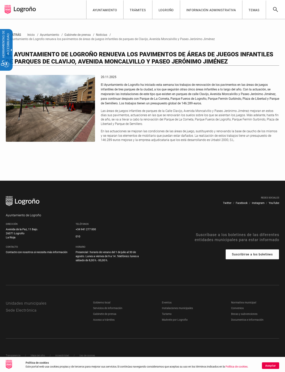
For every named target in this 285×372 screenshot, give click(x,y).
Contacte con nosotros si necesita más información (36, 252)
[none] (8, 9)
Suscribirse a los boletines (252, 254)
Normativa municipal (243, 302)
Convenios (237, 308)
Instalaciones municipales (177, 308)
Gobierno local (101, 302)
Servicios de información (107, 308)
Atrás (13, 35)
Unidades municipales (26, 303)
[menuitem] (105, 9)
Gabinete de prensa (104, 313)
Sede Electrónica (21, 310)
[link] (275, 9)
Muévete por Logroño (175, 319)
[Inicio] (25, 9)
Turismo (167, 313)
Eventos (167, 302)
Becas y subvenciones (244, 313)
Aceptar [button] (270, 365)
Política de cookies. (236, 366)
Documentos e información (247, 319)
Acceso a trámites (104, 319)
